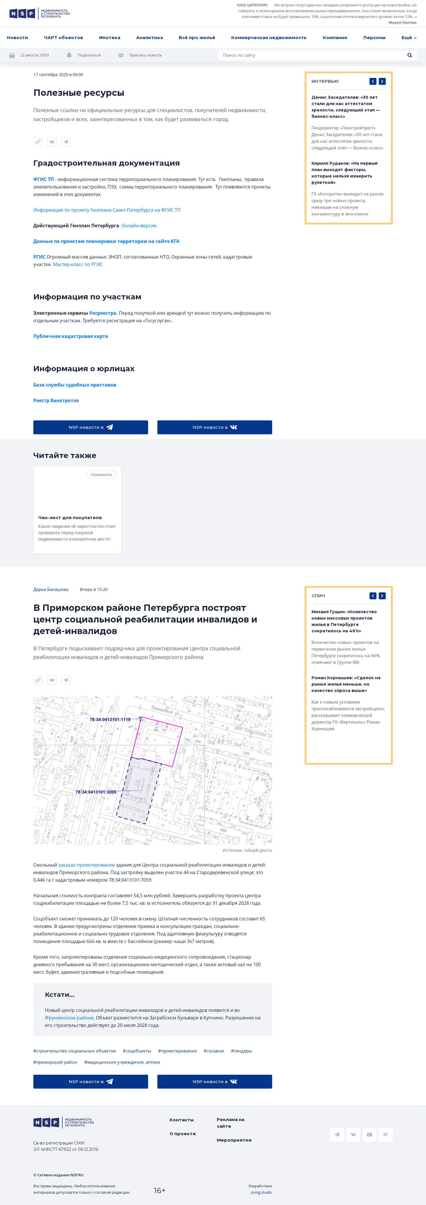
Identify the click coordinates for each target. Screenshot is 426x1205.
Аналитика (149, 37)
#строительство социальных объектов (74, 1051)
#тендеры (241, 1051)
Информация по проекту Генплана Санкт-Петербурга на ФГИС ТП (107, 210)
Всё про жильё (197, 37)
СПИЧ (318, 595)
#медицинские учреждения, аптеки (122, 1062)
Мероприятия (234, 1140)
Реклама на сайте (230, 1123)
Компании (335, 37)
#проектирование (177, 1051)
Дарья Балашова (50, 589)
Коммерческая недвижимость (269, 37)
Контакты (182, 1119)
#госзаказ (214, 1051)
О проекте (183, 1133)
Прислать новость (145, 55)
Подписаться (89, 55)
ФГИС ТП (43, 179)
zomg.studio (261, 1192)
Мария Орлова (403, 22)
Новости (17, 37)
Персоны (374, 37)
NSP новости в (86, 427)
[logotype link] (39, 14)
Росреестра (102, 313)
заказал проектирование (86, 865)
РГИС (39, 257)
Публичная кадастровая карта (70, 336)
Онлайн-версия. (139, 225)
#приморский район (55, 1062)
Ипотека (109, 37)
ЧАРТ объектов (63, 37)
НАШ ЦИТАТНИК (252, 5)
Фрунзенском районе (69, 1017)
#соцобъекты (137, 1051)
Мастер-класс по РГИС (78, 264)
